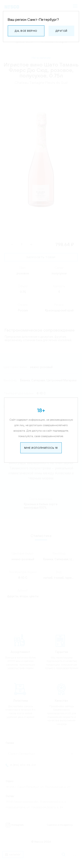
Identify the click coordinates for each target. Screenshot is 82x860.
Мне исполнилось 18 (41, 447)
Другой (61, 30)
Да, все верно (26, 30)
